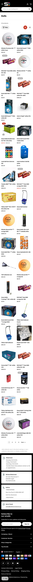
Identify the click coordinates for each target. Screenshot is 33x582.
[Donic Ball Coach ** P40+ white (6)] (8, 106)
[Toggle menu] (2, 4)
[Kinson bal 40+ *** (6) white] (24, 378)
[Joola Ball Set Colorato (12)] (8, 152)
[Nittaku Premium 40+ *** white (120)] (8, 423)
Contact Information (7, 568)
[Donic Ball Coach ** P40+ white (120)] (24, 38)
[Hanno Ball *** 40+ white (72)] (8, 355)
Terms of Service (6, 574)
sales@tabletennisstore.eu (13, 506)
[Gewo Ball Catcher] (24, 197)
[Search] (29, 9)
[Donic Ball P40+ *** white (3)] (8, 84)
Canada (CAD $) (8, 551)
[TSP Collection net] (8, 265)
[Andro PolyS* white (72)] (24, 106)
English (18, 552)
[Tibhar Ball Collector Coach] (24, 310)
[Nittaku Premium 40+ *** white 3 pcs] (8, 38)
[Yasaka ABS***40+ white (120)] (8, 174)
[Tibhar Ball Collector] (8, 333)
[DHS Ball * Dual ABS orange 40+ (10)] (24, 287)
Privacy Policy (5, 571)
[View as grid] (25, 27)
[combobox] (16, 9)
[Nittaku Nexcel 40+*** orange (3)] (24, 265)
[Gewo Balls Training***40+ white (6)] (8, 287)
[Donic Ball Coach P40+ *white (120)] (24, 129)
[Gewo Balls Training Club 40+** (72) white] (24, 401)
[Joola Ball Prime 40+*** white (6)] (8, 378)
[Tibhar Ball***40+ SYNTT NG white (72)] (8, 197)
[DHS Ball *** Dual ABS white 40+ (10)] (24, 355)
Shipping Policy (25, 571)
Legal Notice (18, 568)
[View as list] (30, 27)
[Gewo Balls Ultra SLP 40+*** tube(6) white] (24, 220)
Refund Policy (15, 571)
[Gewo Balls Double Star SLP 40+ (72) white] (8, 129)
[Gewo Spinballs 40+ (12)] (24, 242)
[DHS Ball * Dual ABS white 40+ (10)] (8, 61)
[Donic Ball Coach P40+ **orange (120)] (8, 310)
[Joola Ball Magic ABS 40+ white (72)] (24, 423)
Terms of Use (21, 528)
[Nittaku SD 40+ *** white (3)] (24, 61)
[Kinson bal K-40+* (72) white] (24, 333)
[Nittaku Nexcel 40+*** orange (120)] (8, 220)
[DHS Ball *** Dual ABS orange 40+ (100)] (24, 174)
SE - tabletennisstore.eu (13, 577)
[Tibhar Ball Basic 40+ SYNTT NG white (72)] (8, 401)
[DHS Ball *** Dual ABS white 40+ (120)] (24, 84)
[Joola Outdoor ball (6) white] (24, 152)
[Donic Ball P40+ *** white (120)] (8, 242)
